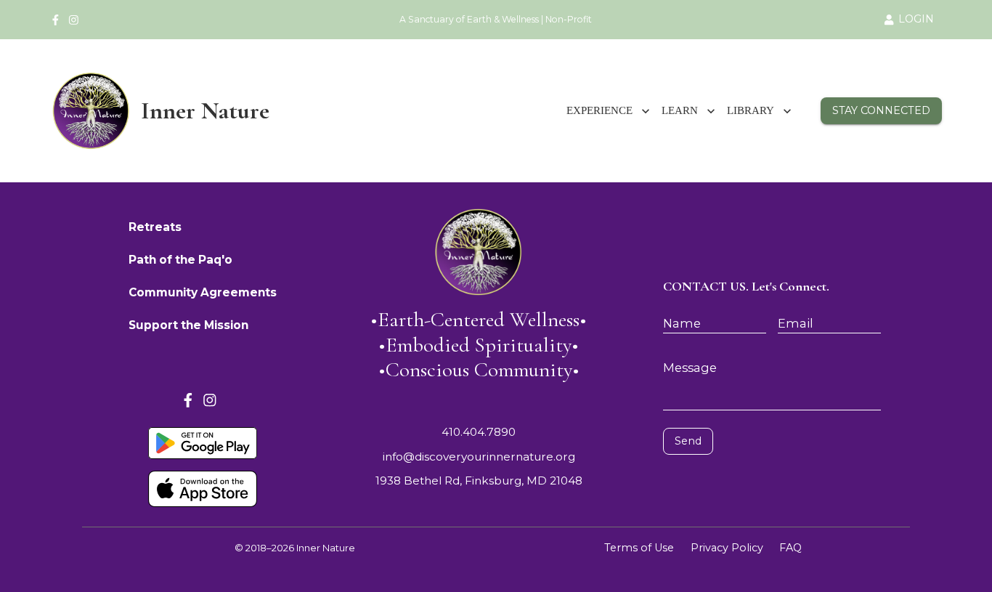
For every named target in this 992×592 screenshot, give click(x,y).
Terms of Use (639, 547)
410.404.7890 (479, 432)
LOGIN (916, 18)
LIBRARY (750, 110)
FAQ (790, 547)
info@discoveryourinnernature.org (479, 456)
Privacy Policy (727, 547)
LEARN (680, 110)
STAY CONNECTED (881, 110)
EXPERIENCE (599, 110)
